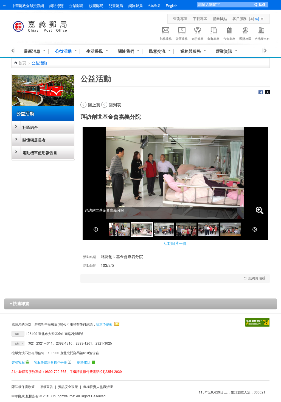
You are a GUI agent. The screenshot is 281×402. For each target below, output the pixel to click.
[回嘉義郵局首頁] (50, 25)
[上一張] (96, 229)
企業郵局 (76, 5)
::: (4, 5)
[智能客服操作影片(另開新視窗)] (27, 362)
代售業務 (229, 38)
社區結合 (30, 127)
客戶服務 (239, 18)
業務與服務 (190, 51)
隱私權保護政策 (23, 386)
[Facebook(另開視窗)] (260, 92)
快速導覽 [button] (19, 303)
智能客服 (18, 362)
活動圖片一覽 (175, 243)
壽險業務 (198, 38)
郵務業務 (166, 38)
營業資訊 (224, 51)
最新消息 (32, 51)
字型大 (262, 19)
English (171, 5)
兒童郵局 (116, 5)
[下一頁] (264, 50)
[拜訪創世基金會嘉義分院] (119, 229)
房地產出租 (262, 38)
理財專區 (245, 38)
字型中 (257, 19)
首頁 (22, 62)
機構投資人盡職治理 (98, 386)
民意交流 (157, 51)
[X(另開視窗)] (267, 92)
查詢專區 (180, 18)
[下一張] (254, 229)
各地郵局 (154, 5)
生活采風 (94, 51)
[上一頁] (13, 50)
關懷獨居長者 (34, 140)
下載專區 (200, 18)
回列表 (115, 105)
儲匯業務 (182, 38)
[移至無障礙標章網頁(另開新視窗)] (257, 322)
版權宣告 (46, 386)
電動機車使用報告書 (40, 152)
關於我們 (126, 51)
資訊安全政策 (68, 386)
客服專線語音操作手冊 (50, 362)
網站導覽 (56, 5)
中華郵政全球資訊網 (28, 5)
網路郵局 (135, 5)
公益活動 (63, 51)
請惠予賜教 (104, 324)
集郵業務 (213, 38)
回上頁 (94, 105)
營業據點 (220, 18)
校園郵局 (96, 5)
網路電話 (83, 362)
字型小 (251, 19)
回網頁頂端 (257, 278)
